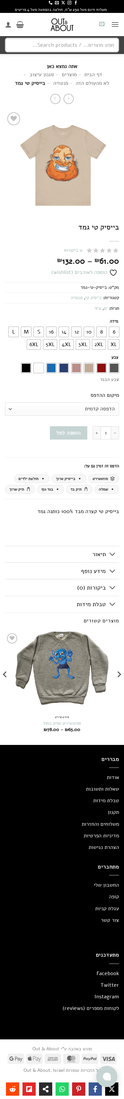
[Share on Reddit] (12, 1089)
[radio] (114, 332)
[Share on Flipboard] (29, 1089)
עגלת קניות (107, 908)
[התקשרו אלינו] (51, 3)
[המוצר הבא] (68, 99)
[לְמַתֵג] (112, 555)
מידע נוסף (93, 571)
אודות (113, 777)
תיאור (99, 554)
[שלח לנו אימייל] (57, 3)
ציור (97, 308)
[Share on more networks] (45, 1089)
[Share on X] (111, 1089)
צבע (114, 357)
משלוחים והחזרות (100, 824)
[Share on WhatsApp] (62, 1089)
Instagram (107, 996)
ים (105, 308)
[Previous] (119, 687)
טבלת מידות (91, 604)
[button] (115, 24)
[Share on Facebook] (95, 1089)
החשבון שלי (106, 885)
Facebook (108, 973)
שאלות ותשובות (102, 789)
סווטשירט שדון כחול (62, 723)
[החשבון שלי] (8, 24)
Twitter (110, 985)
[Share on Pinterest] (78, 1089)
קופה (114, 896)
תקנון (113, 812)
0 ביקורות (73, 250)
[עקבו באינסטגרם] (69, 3)
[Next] (5, 687)
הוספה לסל (68, 432)
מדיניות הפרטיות (101, 835)
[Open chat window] (106, 1076)
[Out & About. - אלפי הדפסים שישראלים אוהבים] (62, 24)
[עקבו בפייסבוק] (76, 3)
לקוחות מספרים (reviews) (90, 1008)
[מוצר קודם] (55, 99)
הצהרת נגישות (104, 847)
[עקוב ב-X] (63, 3)
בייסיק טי (93, 298)
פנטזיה (77, 298)
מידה (114, 321)
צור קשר (110, 920)
